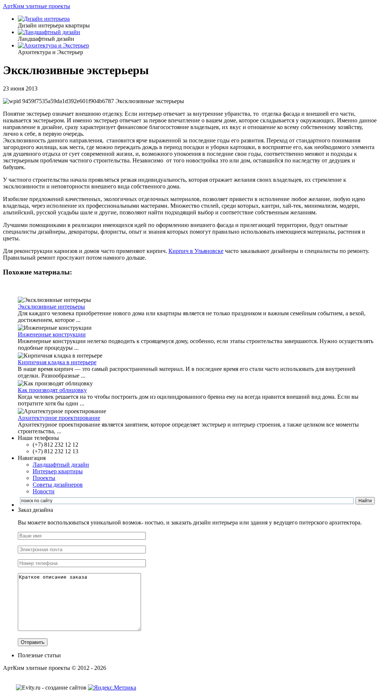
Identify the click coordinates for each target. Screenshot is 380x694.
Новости (44, 491)
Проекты (44, 478)
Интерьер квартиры (58, 471)
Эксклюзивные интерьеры (51, 306)
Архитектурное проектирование (59, 418)
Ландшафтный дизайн (61, 464)
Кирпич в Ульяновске (195, 251)
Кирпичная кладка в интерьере (57, 362)
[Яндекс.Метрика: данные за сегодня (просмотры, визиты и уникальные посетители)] (112, 687)
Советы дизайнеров (58, 484)
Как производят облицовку (52, 390)
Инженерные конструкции (52, 334)
